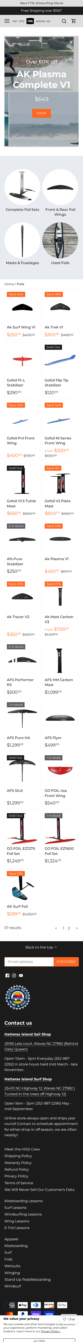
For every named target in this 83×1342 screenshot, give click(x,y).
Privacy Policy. (50, 1331)
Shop (41, 113)
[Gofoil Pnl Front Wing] (22, 418)
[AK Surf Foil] (22, 886)
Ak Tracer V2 (18, 617)
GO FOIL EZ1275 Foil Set (21, 851)
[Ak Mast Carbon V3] (60, 597)
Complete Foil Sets (22, 210)
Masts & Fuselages (22, 263)
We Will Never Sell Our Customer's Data (39, 1190)
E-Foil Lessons (16, 1228)
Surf (8, 1252)
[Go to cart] (73, 21)
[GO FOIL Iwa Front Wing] (60, 770)
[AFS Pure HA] (22, 717)
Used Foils (60, 263)
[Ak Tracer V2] (22, 597)
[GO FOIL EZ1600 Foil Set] (60, 828)
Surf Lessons (15, 1208)
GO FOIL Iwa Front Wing (56, 793)
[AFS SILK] (22, 770)
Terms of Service (18, 1183)
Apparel (11, 1239)
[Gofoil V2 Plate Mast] (60, 481)
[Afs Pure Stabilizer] (22, 539)
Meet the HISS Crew (22, 1149)
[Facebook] (7, 975)
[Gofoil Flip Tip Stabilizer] (60, 360)
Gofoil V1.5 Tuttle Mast (21, 503)
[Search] (64, 21)
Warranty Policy (18, 1163)
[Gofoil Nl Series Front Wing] (60, 418)
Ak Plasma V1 (57, 559)
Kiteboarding (16, 1246)
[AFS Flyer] (60, 717)
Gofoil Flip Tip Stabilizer (56, 382)
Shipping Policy (18, 1156)
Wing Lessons (16, 1221)
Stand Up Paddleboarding (27, 1279)
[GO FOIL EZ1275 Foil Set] (22, 828)
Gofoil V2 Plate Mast (58, 503)
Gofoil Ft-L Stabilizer (16, 382)
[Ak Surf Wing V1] (22, 307)
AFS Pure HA (18, 738)
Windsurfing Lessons (23, 1214)
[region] (41, 3)
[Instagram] (14, 975)
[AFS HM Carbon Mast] (60, 659)
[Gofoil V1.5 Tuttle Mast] (22, 481)
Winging (12, 1273)
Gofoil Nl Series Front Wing (58, 440)
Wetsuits (12, 1266)
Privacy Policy (16, 1176)
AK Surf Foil (17, 906)
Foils (8, 1259)
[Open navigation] (7, 21)
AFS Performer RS (20, 682)
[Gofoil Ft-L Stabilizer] (22, 360)
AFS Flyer (53, 738)
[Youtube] (21, 975)
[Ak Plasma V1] (60, 539)
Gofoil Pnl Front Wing (21, 440)
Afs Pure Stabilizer (15, 561)
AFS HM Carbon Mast (59, 682)
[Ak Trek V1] (60, 307)
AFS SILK (15, 791)
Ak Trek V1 (54, 327)
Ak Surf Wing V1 (21, 327)
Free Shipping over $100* (41, 10)
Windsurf (12, 1286)
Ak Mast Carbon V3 (59, 619)
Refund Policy (16, 1169)
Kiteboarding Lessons (23, 1201)
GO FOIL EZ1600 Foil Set (59, 851)
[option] (41, 91)
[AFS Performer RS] (22, 659)
